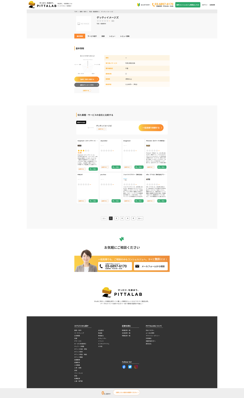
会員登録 (212, 5)
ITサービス (77, 341)
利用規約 (148, 338)
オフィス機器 (78, 357)
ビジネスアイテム (103, 344)
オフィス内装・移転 (80, 349)
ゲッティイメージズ (107, 12)
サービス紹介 (92, 36)
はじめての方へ (145, 5)
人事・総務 (77, 368)
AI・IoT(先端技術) (80, 344)
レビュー (112, 36)
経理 (75, 376)
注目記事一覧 (126, 333)
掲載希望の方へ (151, 341)
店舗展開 (77, 360)
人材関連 (77, 365)
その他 (100, 346)
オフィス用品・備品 (80, 354)
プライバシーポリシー (153, 336)
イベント (101, 341)
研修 (75, 370)
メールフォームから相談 (153, 266)
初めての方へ (150, 330)
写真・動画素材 (93, 12)
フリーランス (78, 373)
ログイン (204, 5)
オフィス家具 (78, 352)
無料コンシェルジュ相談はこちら (187, 5)
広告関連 (77, 336)
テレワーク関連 (79, 346)
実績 (103, 36)
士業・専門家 (78, 381)
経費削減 (77, 378)
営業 (75, 338)
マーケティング (79, 333)
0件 (113, 21)
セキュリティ (102, 338)
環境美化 (101, 336)
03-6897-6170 (164, 4)
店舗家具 (77, 362)
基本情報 (80, 36)
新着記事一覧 (126, 330)
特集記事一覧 (126, 336)
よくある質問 (150, 333)
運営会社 (148, 344)
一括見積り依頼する (151, 127)
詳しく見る (93, 169)
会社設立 (101, 330)
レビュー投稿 (124, 36)
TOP (75, 12)
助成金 (100, 333)
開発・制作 (83, 12)
